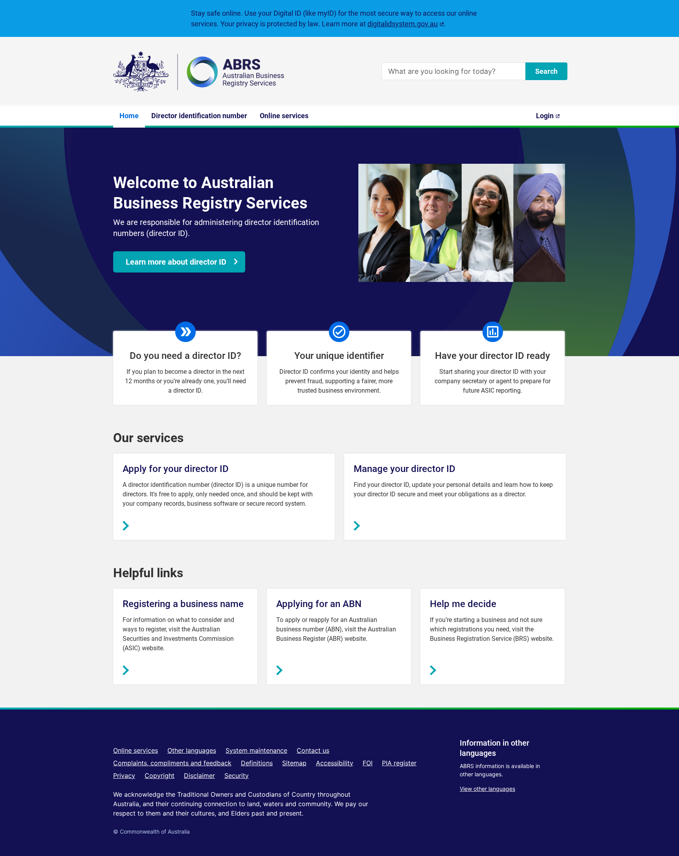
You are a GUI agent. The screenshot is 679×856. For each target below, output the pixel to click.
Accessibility (334, 763)
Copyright (159, 775)
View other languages (487, 788)
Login (551, 119)
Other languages (191, 750)
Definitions (257, 763)
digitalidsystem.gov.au (405, 24)
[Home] (199, 71)
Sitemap (294, 763)
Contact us (313, 750)
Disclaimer (199, 775)
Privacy (124, 775)
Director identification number (199, 116)
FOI (368, 763)
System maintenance (256, 750)
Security (236, 775)
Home (129, 116)
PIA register (399, 763)
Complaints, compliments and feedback (172, 763)
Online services (284, 116)
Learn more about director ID (176, 262)
